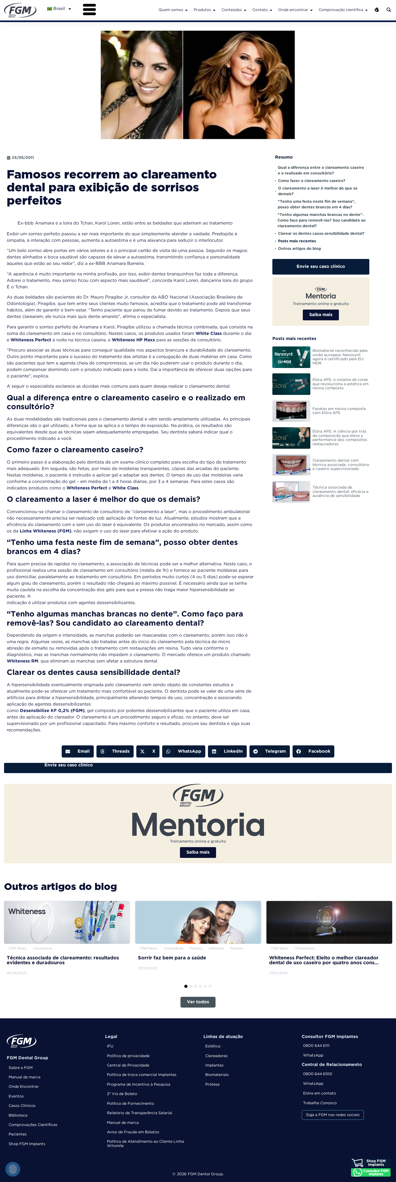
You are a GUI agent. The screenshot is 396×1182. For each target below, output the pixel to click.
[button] (78, 751)
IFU (110, 1046)
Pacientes (18, 1134)
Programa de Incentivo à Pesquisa (138, 1084)
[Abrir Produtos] (214, 10)
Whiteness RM (22, 661)
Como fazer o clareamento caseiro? (311, 181)
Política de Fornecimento (130, 1103)
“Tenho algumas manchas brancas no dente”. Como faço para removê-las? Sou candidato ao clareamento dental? (321, 220)
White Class (209, 334)
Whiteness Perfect (31, 340)
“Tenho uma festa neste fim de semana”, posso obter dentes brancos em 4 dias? (316, 204)
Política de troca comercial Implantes (141, 1074)
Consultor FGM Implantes (330, 1037)
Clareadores (216, 1056)
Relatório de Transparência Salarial (139, 1113)
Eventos (16, 1096)
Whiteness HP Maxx (133, 340)
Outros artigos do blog (299, 248)
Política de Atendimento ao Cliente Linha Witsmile (145, 1143)
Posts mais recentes (297, 241)
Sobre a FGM (21, 1067)
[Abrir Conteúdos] (245, 10)
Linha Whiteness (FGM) (45, 531)
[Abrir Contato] (271, 10)
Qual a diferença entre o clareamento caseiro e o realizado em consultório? (321, 170)
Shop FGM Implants (27, 1144)
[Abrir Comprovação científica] (366, 10)
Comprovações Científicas (33, 1125)
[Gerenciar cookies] (12, 1169)
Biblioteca (18, 1115)
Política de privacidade (128, 1056)
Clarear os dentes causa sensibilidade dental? (321, 233)
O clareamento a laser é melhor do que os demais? (317, 191)
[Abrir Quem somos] (186, 10)
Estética (212, 1046)
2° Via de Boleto (122, 1094)
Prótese (212, 1084)
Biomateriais (217, 1074)
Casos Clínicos (22, 1105)
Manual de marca (24, 1077)
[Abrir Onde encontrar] (311, 10)
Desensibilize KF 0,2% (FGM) (52, 711)
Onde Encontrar (24, 1086)
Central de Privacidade (128, 1065)
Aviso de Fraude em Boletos (133, 1132)
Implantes (214, 1065)
